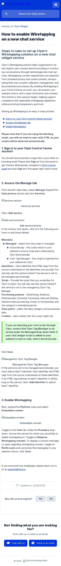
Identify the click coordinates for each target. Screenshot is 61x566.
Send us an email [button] (45, 543)
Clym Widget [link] (21, 26)
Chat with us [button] (18, 543)
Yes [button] (41, 498)
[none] (16, 4)
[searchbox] (30, 14)
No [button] (51, 498)
